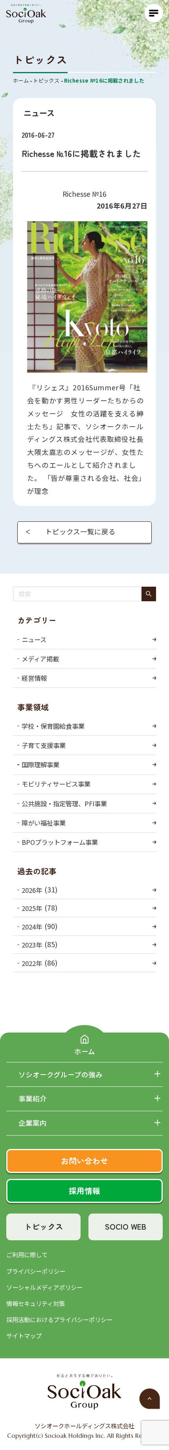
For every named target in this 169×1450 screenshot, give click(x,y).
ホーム (84, 1051)
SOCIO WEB (125, 1226)
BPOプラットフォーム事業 (60, 842)
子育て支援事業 (44, 745)
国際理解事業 (40, 764)
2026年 (32, 890)
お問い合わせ (84, 1160)
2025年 (32, 908)
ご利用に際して (27, 1254)
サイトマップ (24, 1335)
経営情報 (34, 678)
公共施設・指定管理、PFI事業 (64, 803)
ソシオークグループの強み (60, 1074)
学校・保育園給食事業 (53, 726)
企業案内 (32, 1123)
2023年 (32, 944)
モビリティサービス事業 (56, 784)
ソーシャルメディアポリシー (44, 1287)
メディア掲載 (40, 658)
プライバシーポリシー (35, 1271)
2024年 (32, 926)
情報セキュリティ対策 (35, 1303)
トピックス (43, 1226)
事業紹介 (32, 1098)
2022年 (32, 963)
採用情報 (84, 1190)
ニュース (34, 639)
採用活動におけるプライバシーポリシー (59, 1319)
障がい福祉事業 (44, 823)
